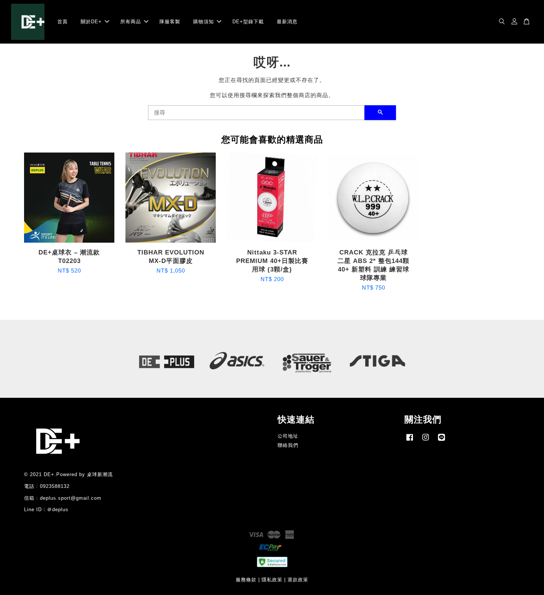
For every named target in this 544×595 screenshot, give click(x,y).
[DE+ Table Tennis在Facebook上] (409, 441)
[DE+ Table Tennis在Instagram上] (425, 441)
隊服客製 (169, 21)
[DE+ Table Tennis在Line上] (441, 441)
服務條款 (246, 579)
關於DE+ (91, 21)
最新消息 (287, 21)
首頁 (62, 21)
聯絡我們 (288, 445)
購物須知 (203, 21)
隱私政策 (272, 579)
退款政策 (298, 579)
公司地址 (288, 436)
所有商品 (130, 21)
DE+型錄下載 (248, 21)
